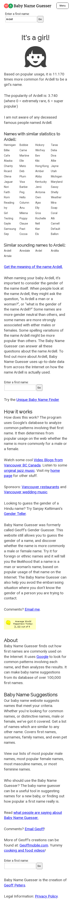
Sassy (54, 186)
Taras (54, 145)
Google (42, 656)
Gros (38, 213)
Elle (22, 160)
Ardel (38, 250)
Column (24, 202)
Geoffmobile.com (34, 845)
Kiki (37, 160)
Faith (7, 192)
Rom (7, 197)
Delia (54, 150)
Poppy (23, 218)
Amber (39, 171)
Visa (22, 181)
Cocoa (23, 234)
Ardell (7, 250)
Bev (37, 155)
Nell (37, 223)
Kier (37, 228)
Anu (22, 207)
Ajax (38, 202)
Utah (54, 171)
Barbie (24, 186)
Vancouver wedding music (25, 492)
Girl (6, 213)
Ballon (55, 234)
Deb (22, 171)
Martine (24, 155)
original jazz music (19, 470)
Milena (24, 213)
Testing (8, 218)
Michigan (56, 176)
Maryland (57, 181)
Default (55, 228)
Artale (8, 256)
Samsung (10, 228)
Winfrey (40, 150)
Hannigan (10, 145)
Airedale (25, 250)
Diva (53, 155)
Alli (53, 218)
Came (23, 150)
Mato (23, 166)
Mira (53, 202)
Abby (38, 176)
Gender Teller (15, 513)
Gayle (7, 223)
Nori (6, 186)
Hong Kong (42, 166)
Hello (23, 197)
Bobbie (24, 145)
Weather (56, 197)
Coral (54, 213)
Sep (6, 234)
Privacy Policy (46, 896)
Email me (32, 609)
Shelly (54, 192)
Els (37, 234)
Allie (53, 160)
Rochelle (40, 218)
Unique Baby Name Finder (37, 399)
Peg (22, 192)
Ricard (8, 171)
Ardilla (55, 250)
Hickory (39, 145)
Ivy (5, 207)
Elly (37, 207)
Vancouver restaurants (40, 487)
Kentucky (41, 181)
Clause (24, 223)
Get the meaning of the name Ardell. (33, 266)
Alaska (8, 160)
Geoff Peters (14, 885)
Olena (7, 176)
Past (22, 228)
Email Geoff (34, 829)
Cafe (7, 155)
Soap (54, 207)
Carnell (55, 223)
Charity (8, 166)
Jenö (38, 186)
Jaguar (8, 181)
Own (38, 197)
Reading (9, 202)
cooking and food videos (24, 850)
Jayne (55, 166)
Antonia (40, 192)
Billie (7, 150)
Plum (23, 176)
